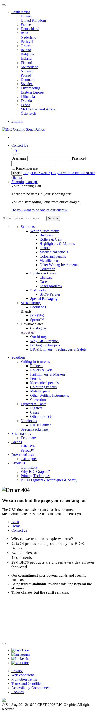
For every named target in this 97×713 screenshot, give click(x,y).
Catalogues (38, 328)
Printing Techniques (45, 345)
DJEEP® (37, 315)
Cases (44, 282)
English (17, 121)
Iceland (26, 58)
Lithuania (28, 96)
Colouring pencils (53, 256)
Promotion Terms (24, 679)
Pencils (45, 248)
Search (53, 218)
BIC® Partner (50, 294)
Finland (26, 63)
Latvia (25, 105)
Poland (26, 75)
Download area (22, 455)
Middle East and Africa (38, 109)
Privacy (17, 671)
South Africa (20, 12)
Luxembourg (30, 88)
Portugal (27, 41)
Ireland (26, 50)
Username (18, 158)
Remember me (27, 168)
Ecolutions (38, 307)
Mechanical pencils (54, 252)
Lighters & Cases (43, 273)
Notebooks (38, 290)
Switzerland (29, 67)
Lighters (46, 277)
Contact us (19, 530)
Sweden (27, 84)
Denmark (28, 80)
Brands (16, 442)
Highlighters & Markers (57, 244)
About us (27, 332)
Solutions (28, 227)
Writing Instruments (44, 231)
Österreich (28, 113)
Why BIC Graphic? (44, 341)
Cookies (17, 692)
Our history (38, 337)
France (26, 25)
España (26, 16)
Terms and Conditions (27, 684)
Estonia (26, 101)
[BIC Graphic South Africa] (23, 129)
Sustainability (31, 303)
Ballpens (46, 235)
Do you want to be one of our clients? (39, 210)
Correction (47, 269)
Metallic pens (49, 260)
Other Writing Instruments (59, 265)
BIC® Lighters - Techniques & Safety (58, 349)
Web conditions (22, 675)
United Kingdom (33, 20)
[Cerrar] (4, 643)
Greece (26, 46)
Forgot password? (36, 173)
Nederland (28, 37)
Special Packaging (43, 299)
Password (79, 158)
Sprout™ (37, 320)
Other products (51, 286)
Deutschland (30, 29)
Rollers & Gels (51, 239)
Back (15, 522)
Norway (27, 71)
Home (15, 526)
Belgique (27, 54)
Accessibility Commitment (31, 688)
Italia (24, 33)
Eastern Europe (32, 92)
